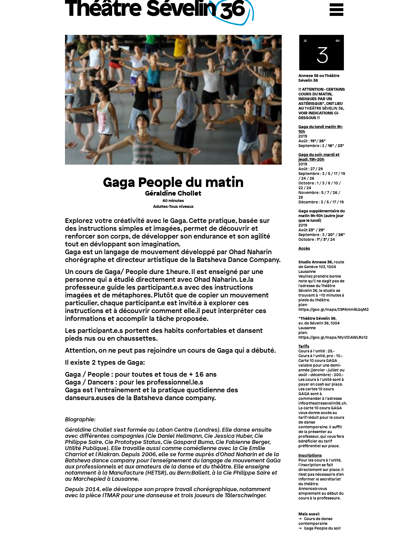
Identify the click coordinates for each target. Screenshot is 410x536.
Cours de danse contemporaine (315, 521)
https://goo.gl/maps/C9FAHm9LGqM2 (333, 309)
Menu (336, 9)
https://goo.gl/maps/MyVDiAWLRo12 (333, 337)
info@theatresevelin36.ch (322, 403)
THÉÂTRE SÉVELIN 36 (324, 108)
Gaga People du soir (322, 528)
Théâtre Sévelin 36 (160, 13)
